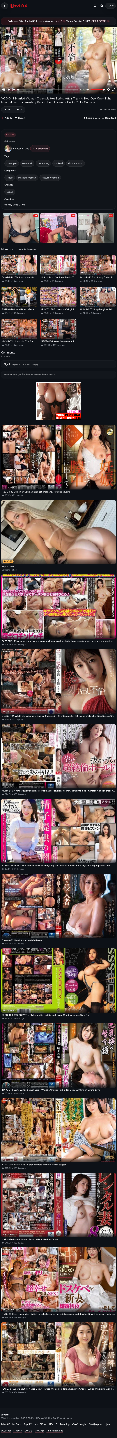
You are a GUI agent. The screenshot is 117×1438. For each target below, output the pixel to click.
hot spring (43, 163)
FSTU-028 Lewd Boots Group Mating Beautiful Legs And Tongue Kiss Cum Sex (19, 309)
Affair (10, 177)
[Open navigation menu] (4, 5)
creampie (12, 163)
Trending (64, 1424)
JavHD (58, 21)
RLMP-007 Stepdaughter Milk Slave (97, 309)
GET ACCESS (98, 21)
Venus (10, 191)
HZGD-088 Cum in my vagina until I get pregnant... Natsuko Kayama (36, 491)
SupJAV (27, 1424)
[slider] (47, 89)
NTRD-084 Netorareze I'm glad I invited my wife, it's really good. (34, 1164)
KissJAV (17, 1430)
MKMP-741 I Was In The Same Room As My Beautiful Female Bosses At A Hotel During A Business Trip (19, 341)
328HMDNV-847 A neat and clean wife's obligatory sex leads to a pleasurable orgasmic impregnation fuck (56, 865)
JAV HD (53, 1424)
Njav (107, 1424)
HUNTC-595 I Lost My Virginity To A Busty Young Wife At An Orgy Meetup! (58, 309)
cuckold (59, 163)
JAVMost (6, 1430)
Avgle (83, 1424)
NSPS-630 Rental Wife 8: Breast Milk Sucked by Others (30, 1239)
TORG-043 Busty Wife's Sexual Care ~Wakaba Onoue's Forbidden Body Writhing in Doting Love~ (51, 1089)
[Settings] (101, 5)
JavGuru (16, 1424)
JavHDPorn (40, 1424)
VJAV (75, 1424)
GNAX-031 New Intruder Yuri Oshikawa (22, 940)
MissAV (5, 1424)
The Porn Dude (54, 1430)
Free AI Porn (8, 566)
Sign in (7, 364)
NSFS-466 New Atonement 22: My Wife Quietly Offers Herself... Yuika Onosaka (58, 341)
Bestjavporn (95, 1424)
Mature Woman (50, 177)
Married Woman (27, 177)
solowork (27, 163)
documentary (75, 163)
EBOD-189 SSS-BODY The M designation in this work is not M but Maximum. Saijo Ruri (46, 1015)
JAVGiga (39, 1430)
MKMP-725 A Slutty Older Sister (97, 277)
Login (111, 5)
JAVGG (28, 1430)
